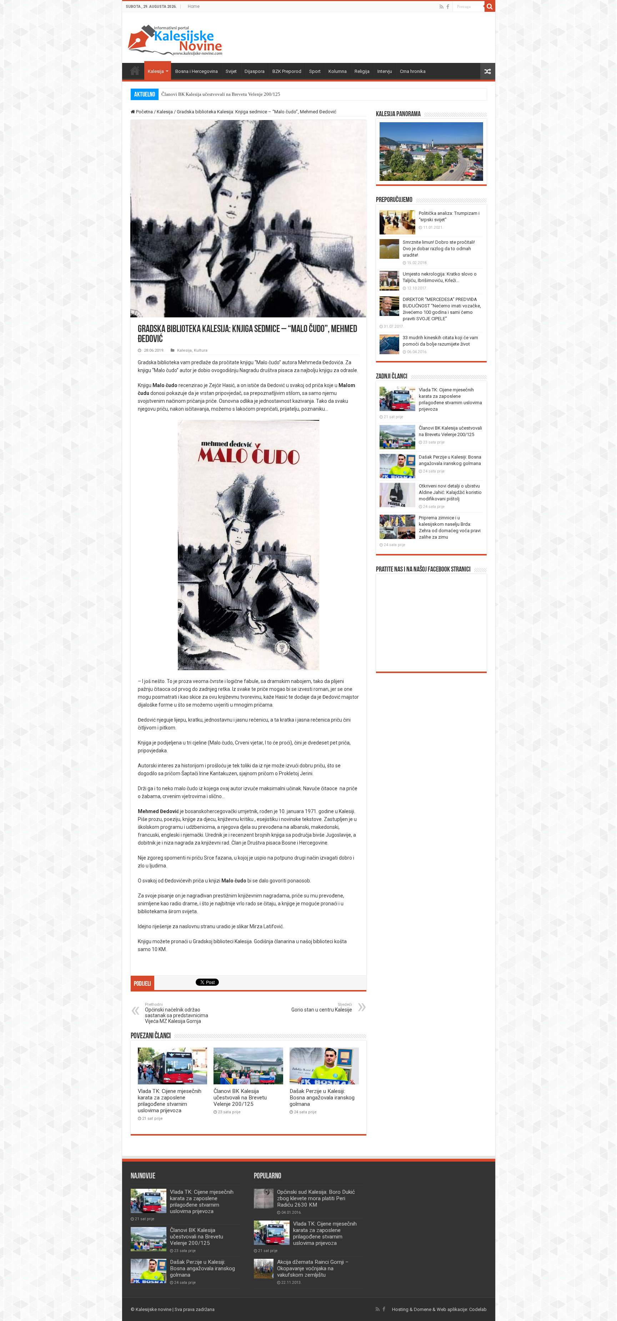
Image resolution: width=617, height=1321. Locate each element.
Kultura (200, 350)
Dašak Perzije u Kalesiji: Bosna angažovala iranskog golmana (221, 94)
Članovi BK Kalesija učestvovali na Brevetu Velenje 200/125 (240, 1097)
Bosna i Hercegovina (196, 71)
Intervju (384, 71)
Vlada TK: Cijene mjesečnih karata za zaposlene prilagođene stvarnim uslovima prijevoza (169, 1101)
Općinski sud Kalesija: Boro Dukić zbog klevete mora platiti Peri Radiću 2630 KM (316, 1198)
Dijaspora (255, 71)
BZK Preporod (286, 71)
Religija (362, 71)
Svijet (231, 71)
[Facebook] (448, 7)
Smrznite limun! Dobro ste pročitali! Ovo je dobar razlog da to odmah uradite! (439, 248)
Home (194, 6)
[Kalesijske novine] (175, 39)
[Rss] (441, 7)
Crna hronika (413, 71)
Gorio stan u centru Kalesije (321, 1007)
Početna (135, 70)
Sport (315, 71)
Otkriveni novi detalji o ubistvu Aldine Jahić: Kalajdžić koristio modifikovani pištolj (450, 492)
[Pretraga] (490, 6)
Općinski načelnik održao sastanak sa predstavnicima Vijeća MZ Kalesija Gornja (176, 1013)
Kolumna (337, 71)
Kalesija (156, 71)
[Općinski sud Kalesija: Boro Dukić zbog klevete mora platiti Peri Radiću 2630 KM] (264, 1198)
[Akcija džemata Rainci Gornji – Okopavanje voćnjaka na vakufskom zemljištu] (264, 1268)
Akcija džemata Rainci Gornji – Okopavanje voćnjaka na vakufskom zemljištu (312, 1268)
